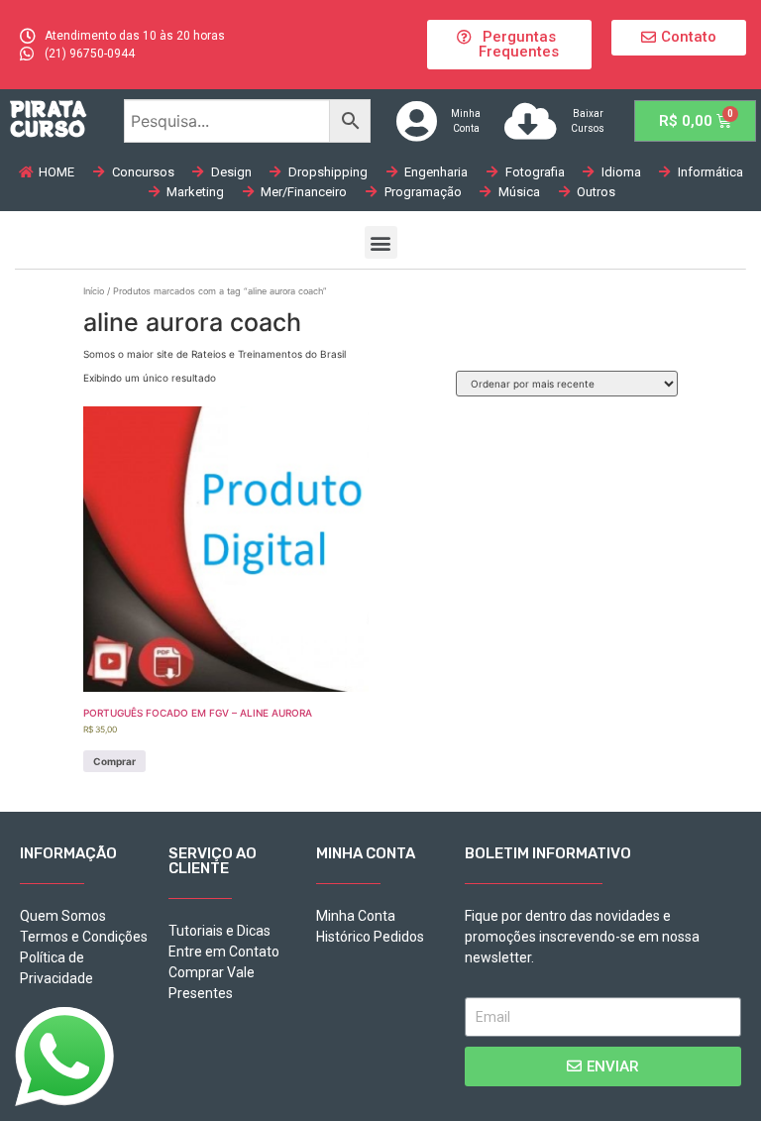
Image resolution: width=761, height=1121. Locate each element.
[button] (509, 44)
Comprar (114, 761)
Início (93, 290)
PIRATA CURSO (48, 118)
